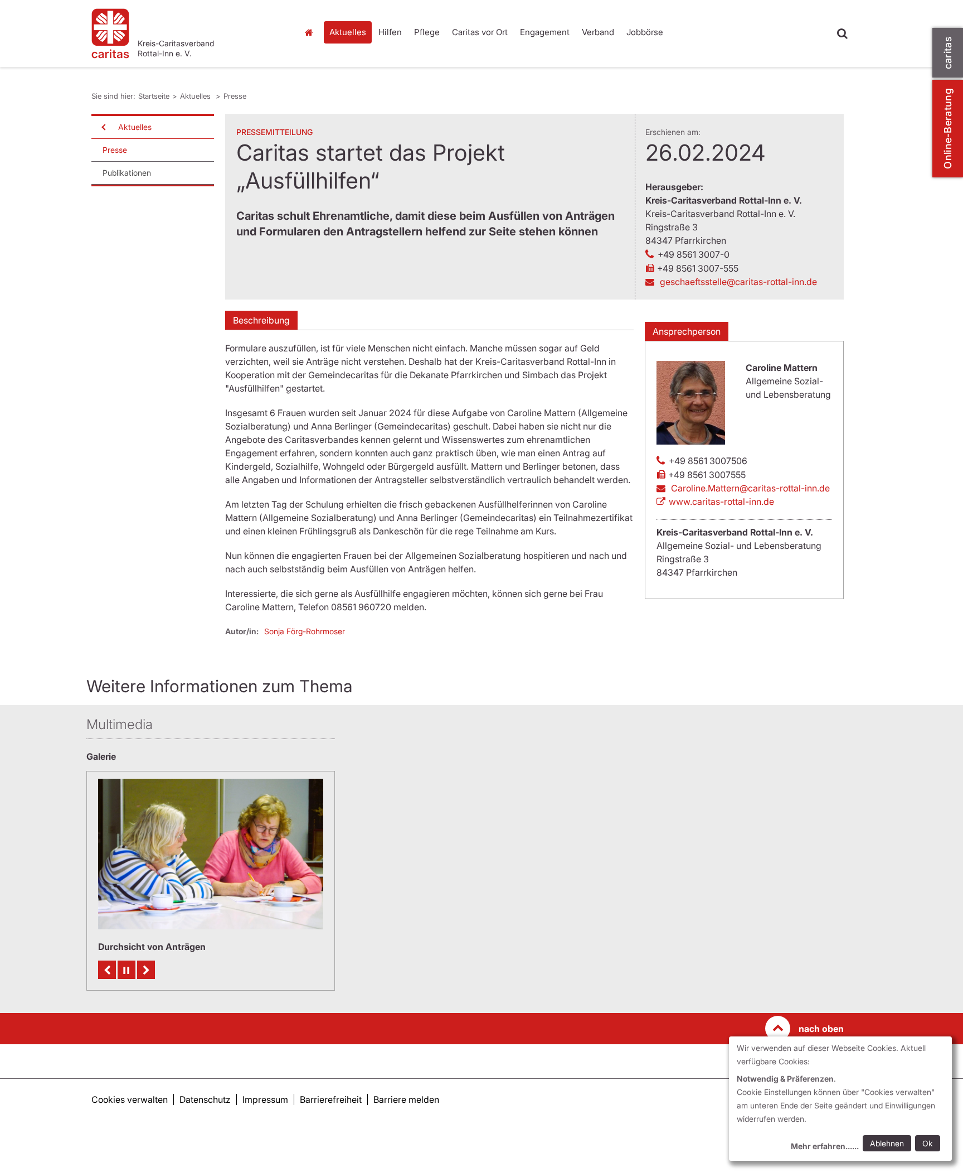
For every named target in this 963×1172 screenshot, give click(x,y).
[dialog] (840, 1098)
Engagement (545, 32)
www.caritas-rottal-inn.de (721, 501)
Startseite (311, 32)
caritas (948, 52)
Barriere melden (406, 1099)
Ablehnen (887, 1143)
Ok (927, 1143)
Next (146, 970)
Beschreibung (261, 320)
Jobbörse (644, 32)
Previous (107, 970)
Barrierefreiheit (331, 1099)
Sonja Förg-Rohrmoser (304, 631)
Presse (234, 95)
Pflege (427, 32)
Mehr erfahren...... (825, 1146)
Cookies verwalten (129, 1099)
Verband (598, 32)
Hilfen (390, 32)
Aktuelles (347, 32)
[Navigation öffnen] (102, 127)
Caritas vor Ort (480, 32)
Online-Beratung (948, 128)
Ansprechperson (687, 331)
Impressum (265, 1099)
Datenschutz (205, 1099)
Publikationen (127, 172)
